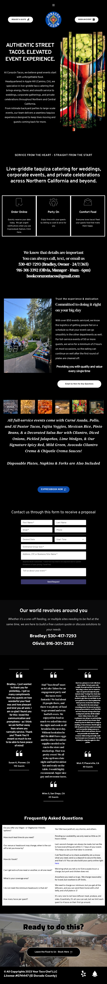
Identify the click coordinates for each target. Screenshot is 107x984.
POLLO (27, 407)
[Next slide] (100, 733)
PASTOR (45, 407)
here (57, 863)
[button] (53, 5)
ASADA (10, 407)
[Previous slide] (6, 733)
